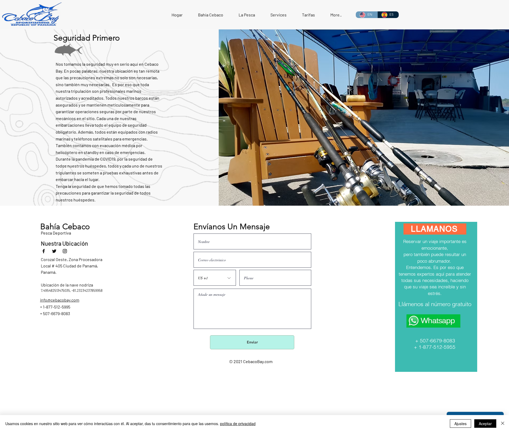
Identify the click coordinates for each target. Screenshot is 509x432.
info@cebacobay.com (59, 299)
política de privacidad (238, 423)
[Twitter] (54, 251)
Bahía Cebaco (65, 226)
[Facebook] (43, 251)
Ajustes (460, 423)
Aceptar (485, 423)
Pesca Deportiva (56, 232)
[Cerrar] (502, 423)
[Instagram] (65, 251)
